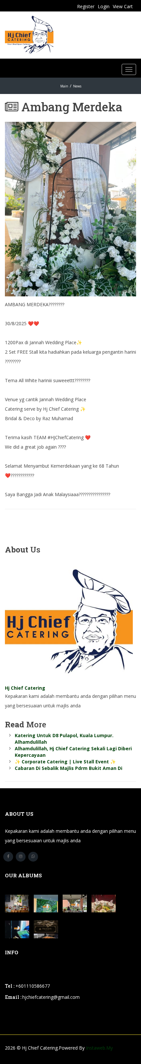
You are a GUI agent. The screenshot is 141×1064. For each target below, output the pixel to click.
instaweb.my (99, 1048)
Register (85, 6)
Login (104, 6)
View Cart (123, 6)
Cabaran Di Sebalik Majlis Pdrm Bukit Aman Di (68, 768)
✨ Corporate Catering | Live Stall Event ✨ (65, 761)
